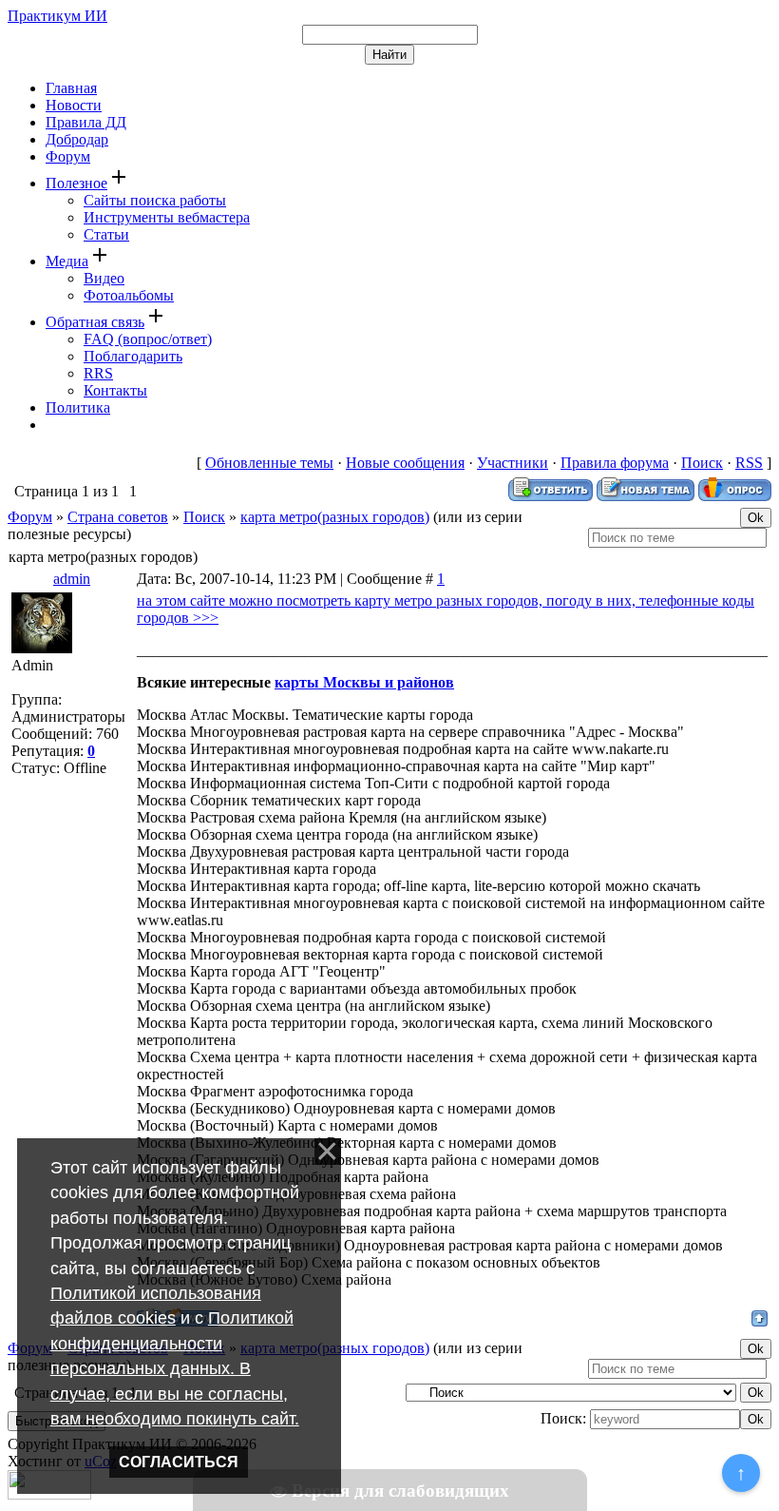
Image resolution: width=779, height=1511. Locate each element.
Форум (30, 517)
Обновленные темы (269, 463)
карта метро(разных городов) (334, 517)
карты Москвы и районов (364, 682)
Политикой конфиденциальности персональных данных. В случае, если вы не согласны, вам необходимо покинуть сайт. (174, 1368)
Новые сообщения (405, 463)
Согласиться (178, 1462)
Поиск (702, 463)
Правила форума (614, 463)
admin (71, 579)
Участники (512, 463)
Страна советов (117, 517)
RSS (749, 463)
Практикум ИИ (57, 16)
